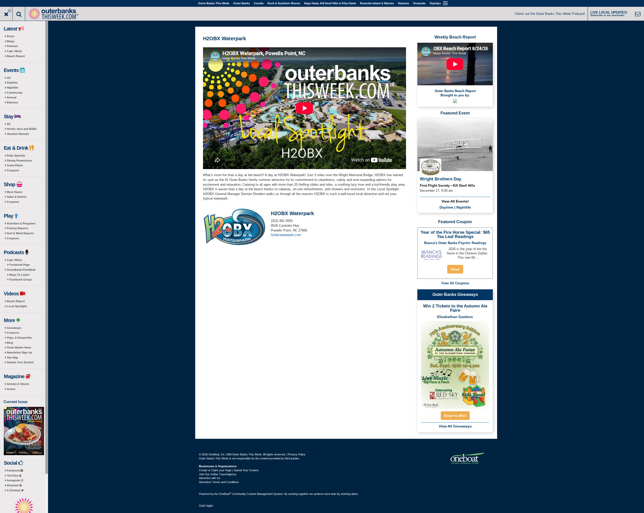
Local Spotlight (17, 306)
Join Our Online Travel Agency (217, 474)
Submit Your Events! (20, 362)
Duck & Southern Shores (283, 3)
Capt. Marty (14, 51)
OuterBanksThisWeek (21, 269)
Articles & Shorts (18, 383)
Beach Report (16, 56)
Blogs (11, 41)
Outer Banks (241, 3)
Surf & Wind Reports (20, 233)
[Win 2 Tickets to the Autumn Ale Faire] (455, 363)
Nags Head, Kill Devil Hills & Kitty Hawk (330, 3)
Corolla (258, 3)
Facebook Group (20, 279)
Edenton (12, 102)
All (8, 77)
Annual (11, 97)
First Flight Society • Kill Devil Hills (447, 185)
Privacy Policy (296, 454)
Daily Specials (16, 155)
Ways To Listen (19, 274)
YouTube (13, 475)
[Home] (53, 13)
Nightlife (12, 87)
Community (14, 92)
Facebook (14, 470)
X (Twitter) (14, 490)
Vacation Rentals (18, 133)
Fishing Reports (17, 228)
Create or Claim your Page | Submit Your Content (229, 470)
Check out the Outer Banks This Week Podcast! (550, 14)
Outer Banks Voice (19, 347)
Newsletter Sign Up (19, 352)
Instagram (14, 480)
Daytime (12, 82)
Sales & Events (16, 196)
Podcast (12, 46)
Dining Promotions (19, 160)
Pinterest (13, 485)
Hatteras (403, 3)
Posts (10, 36)
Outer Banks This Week (213, 3)
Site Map (12, 357)
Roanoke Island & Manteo (377, 3)
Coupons (13, 170)
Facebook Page (19, 264)
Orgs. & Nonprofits (19, 337)
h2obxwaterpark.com (286, 235)
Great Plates (15, 165)
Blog (10, 342)
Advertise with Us (209, 478)
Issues (11, 388)
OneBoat (225, 493)
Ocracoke (419, 3)
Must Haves (14, 191)
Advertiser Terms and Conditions (219, 482)
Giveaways (14, 327)
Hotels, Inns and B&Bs (22, 128)
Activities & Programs (21, 223)
